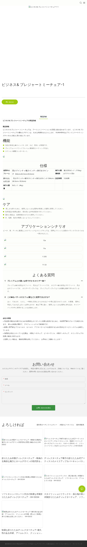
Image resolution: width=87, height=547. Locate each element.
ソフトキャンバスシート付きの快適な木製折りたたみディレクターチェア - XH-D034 (22, 495)
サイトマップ (77, 544)
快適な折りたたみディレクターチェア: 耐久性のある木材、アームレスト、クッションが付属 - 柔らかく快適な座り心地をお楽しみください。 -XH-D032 (22, 532)
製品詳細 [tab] (43, 116)
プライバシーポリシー (63, 544)
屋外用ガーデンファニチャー (47, 425)
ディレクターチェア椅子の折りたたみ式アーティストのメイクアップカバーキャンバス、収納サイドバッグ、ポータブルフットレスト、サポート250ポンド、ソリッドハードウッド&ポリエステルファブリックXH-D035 (64, 460)
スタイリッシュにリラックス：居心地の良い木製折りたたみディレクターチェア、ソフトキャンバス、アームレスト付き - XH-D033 (64, 496)
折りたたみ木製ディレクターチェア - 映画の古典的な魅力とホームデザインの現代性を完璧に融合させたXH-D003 (22, 460)
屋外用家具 (80, 425)
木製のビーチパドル (67, 425)
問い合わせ (10, 102)
